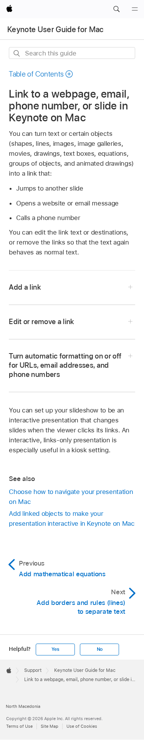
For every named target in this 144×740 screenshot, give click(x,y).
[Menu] (135, 9)
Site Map (49, 726)
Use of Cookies (81, 726)
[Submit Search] (17, 53)
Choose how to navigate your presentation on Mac (71, 496)
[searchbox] (72, 53)
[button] (116, 9)
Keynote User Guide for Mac (55, 29)
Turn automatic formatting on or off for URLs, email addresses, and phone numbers (65, 365)
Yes (55, 649)
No (100, 649)
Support (32, 670)
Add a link (25, 287)
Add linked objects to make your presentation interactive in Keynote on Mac (71, 518)
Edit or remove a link (41, 321)
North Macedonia (23, 706)
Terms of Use (19, 726)
